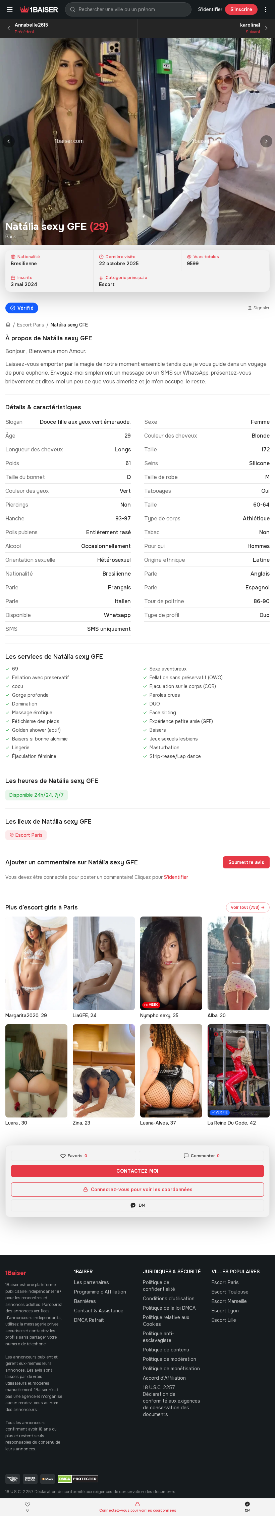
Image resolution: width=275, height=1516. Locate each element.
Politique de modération (169, 1359)
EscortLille (224, 1320)
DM (142, 1205)
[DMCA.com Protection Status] (78, 1479)
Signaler (262, 308)
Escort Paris (30, 325)
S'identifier (210, 9)
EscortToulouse (230, 1292)
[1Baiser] (38, 9)
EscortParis (225, 1282)
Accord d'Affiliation (164, 1378)
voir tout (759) (248, 907)
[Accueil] (8, 324)
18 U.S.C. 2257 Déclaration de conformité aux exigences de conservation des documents (171, 1400)
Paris (10, 237)
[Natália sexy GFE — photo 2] (206, 141)
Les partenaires (91, 1282)
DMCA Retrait (89, 1320)
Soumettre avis (246, 862)
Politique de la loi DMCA (169, 1308)
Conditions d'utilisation (169, 1299)
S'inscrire (241, 9)
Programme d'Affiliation (100, 1292)
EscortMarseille (229, 1301)
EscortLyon (225, 1311)
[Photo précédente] (9, 141)
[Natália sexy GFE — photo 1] (69, 141)
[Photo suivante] (266, 141)
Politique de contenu (166, 1350)
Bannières (85, 1301)
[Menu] (9, 9)
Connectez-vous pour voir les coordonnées (141, 1189)
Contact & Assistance (98, 1311)
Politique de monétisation (171, 1369)
